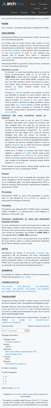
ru (6, 384)
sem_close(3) (21, 105)
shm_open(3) (29, 147)
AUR (33, 12)
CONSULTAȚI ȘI (10, 282)
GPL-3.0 (39, 400)
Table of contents (10, 368)
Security (24, 12)
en (6, 376)
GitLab (14, 12)
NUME (5, 23)
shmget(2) (16, 145)
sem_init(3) (26, 153)
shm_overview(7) (29, 291)
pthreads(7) (17, 291)
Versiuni (5, 174)
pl (6, 381)
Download (43, 12)
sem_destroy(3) (18, 163)
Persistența (7, 192)
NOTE (5, 249)
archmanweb (16, 394)
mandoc (29, 394)
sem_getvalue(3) (42, 286)
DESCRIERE (8, 33)
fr (5, 379)
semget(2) (31, 253)
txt (14, 388)
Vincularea (6, 205)
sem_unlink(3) (10, 112)
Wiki (45, 8)
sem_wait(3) (15, 53)
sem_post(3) (14, 50)
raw (17, 388)
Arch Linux (13, 3)
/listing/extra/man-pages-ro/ (16, 364)
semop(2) (40, 253)
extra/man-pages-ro (13, 342)
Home (33, 4)
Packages (43, 4)
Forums (37, 8)
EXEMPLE (7, 270)
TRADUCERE (9, 296)
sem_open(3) (10, 89)
